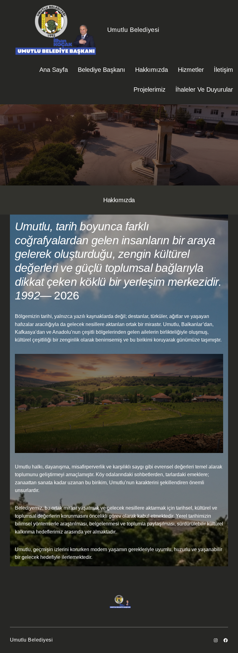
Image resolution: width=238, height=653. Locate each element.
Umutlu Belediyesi (133, 29)
